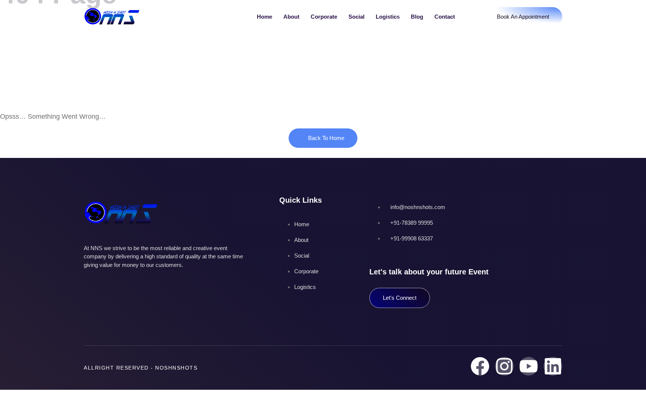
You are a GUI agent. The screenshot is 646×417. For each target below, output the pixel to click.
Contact (444, 16)
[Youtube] (528, 366)
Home (264, 16)
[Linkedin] (553, 366)
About (291, 16)
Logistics (388, 16)
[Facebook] (480, 366)
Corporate (324, 16)
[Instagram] (504, 366)
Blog (417, 16)
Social (356, 16)
